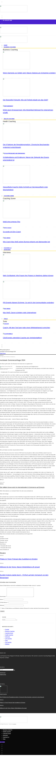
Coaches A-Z (7, 248)
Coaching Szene (9, 195)
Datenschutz (3, 674)
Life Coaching (8, 638)
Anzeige (7, 629)
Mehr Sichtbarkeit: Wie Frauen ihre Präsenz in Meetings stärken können (28, 275)
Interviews (7, 249)
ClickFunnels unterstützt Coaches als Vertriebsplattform (22, 338)
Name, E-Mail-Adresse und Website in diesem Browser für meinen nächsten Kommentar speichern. (25, 608)
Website (2, 605)
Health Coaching (9, 118)
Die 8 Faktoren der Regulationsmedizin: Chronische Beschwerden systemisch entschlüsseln (22, 697)
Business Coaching (10, 47)
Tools (6, 318)
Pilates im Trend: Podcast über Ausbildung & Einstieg (18, 559)
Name (2, 599)
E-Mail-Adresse (4, 602)
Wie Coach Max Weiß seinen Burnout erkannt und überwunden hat (26, 242)
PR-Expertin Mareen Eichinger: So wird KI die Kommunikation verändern (28, 302)
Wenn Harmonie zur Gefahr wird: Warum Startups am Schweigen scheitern (29, 73)
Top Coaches (8, 642)
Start (5, 45)
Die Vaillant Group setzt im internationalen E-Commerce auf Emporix (22, 487)
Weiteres (2, 355)
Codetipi (14, 724)
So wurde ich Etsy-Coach (12, 232)
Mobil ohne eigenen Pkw (11, 222)
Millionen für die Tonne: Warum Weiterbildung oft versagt (20, 567)
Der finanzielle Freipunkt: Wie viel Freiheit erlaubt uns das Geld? (25, 100)
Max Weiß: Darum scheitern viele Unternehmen (19, 313)
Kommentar (3, 596)
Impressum (2, 672)
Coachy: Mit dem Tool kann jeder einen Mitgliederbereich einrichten (26, 328)
